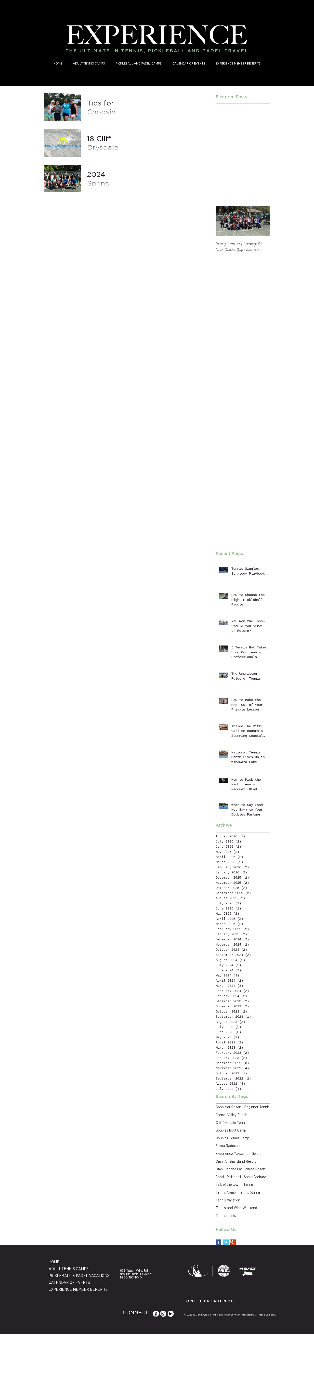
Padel (220, 1177)
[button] (138, 64)
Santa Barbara (255, 1177)
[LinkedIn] (171, 1314)
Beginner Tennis (257, 1107)
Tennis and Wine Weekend (236, 1208)
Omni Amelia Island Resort (236, 1161)
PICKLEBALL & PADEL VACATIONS (72, 1276)
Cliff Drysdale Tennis (231, 1123)
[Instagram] (163, 1314)
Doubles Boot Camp (231, 1130)
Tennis (248, 1184)
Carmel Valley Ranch (231, 1115)
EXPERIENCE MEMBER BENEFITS (72, 1289)
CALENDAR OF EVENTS (69, 1283)
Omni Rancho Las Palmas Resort (240, 1169)
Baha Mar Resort (228, 1107)
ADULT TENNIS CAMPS (69, 1269)
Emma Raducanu (229, 1146)
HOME (54, 1262)
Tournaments (226, 1216)
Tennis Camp (226, 1192)
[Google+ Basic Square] (233, 1242)
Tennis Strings (250, 1192)
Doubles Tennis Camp (232, 1138)
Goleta (256, 1154)
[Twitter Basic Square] (226, 1242)
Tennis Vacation (228, 1200)
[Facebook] (156, 1314)
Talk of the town (228, 1184)
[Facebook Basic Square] (218, 1242)
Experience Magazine (232, 1154)
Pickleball (234, 1177)
